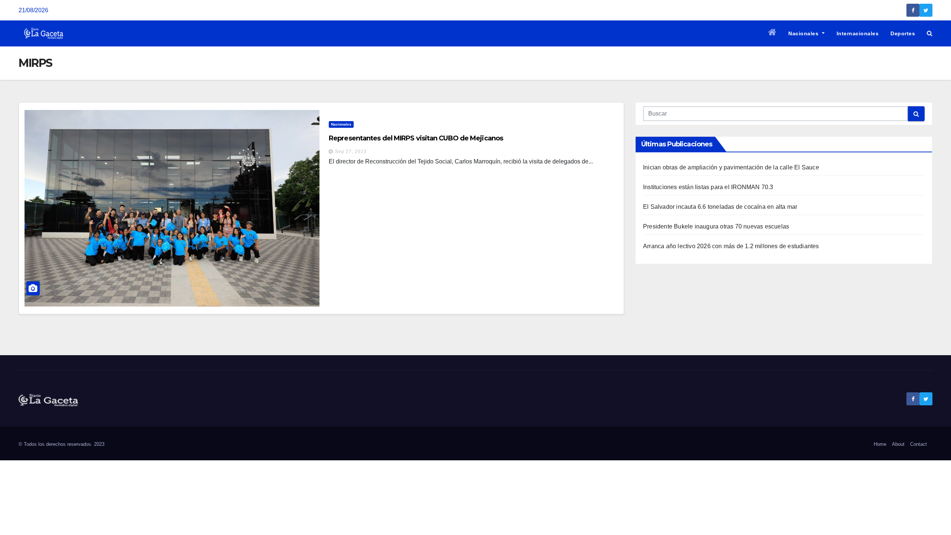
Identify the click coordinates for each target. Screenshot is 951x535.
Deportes (902, 33)
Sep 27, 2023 (351, 151)
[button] (929, 33)
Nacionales (804, 33)
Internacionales (858, 33)
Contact (918, 444)
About (898, 444)
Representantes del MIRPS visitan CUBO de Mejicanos (416, 138)
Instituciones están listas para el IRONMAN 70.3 (708, 187)
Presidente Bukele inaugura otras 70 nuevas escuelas (716, 226)
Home (880, 444)
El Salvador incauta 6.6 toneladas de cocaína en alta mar (720, 207)
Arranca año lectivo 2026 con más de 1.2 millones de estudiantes (731, 246)
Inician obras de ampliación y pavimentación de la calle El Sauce (731, 167)
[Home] (772, 33)
